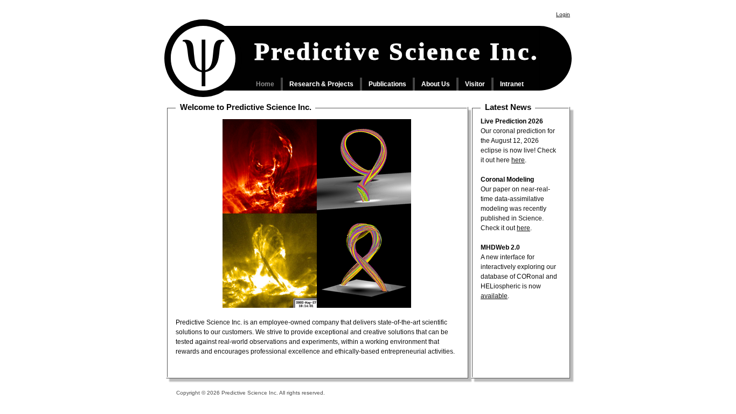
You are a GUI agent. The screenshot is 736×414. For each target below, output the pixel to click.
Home (265, 84)
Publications (387, 84)
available (494, 296)
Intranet (512, 84)
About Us (435, 84)
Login (563, 14)
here (518, 160)
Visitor (475, 84)
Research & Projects (321, 84)
